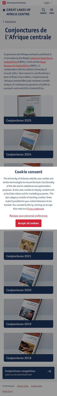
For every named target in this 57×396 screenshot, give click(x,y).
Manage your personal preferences (29, 215)
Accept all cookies (28, 223)
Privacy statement (35, 208)
